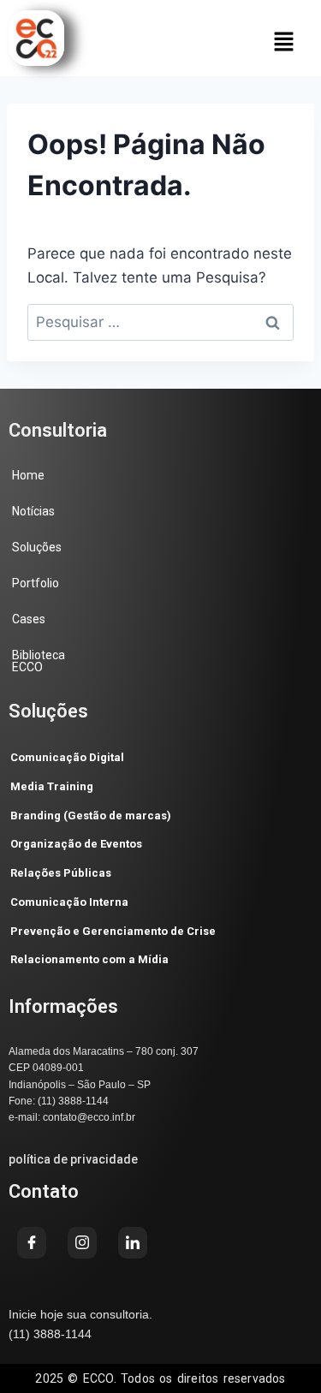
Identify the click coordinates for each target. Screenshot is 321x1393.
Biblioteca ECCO (38, 661)
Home (28, 475)
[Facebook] (31, 1243)
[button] (283, 41)
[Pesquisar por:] (160, 321)
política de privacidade (73, 1159)
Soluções (37, 547)
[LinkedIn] (132, 1243)
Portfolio (35, 583)
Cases (28, 619)
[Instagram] (82, 1243)
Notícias (33, 511)
